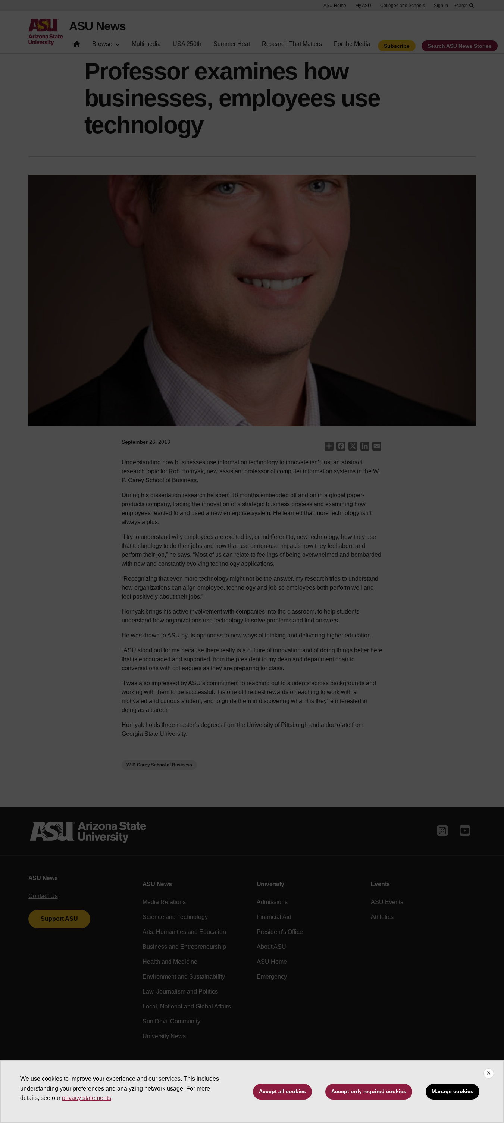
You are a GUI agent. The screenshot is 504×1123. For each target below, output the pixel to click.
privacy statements (86, 1098)
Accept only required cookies (368, 1091)
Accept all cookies (282, 1091)
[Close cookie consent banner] (488, 1073)
